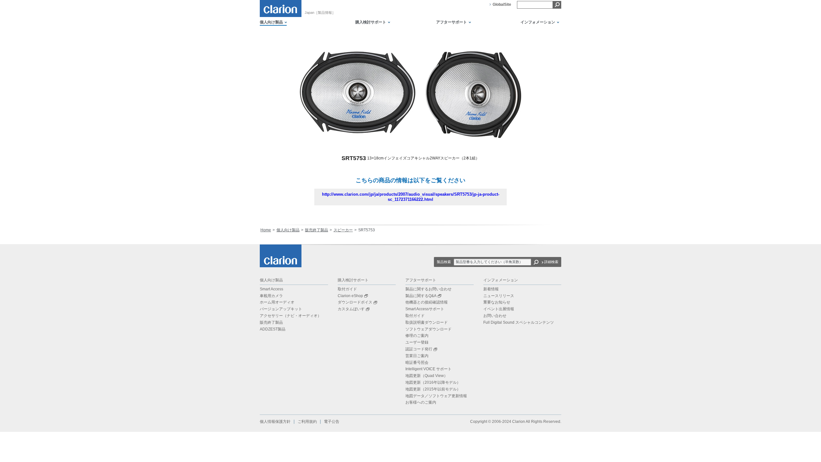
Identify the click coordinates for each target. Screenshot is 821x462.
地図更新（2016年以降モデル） (433, 382)
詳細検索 (551, 262)
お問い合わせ (494, 315)
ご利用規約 (307, 421)
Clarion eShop (350, 296)
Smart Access (271, 289)
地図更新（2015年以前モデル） (433, 389)
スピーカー (343, 230)
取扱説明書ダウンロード (426, 322)
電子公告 (331, 421)
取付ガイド (347, 289)
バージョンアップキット (281, 309)
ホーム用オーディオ (277, 302)
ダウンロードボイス (355, 302)
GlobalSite (502, 4)
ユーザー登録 (416, 342)
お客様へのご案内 (420, 402)
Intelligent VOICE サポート (428, 369)
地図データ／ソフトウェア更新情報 (436, 396)
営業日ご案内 (416, 356)
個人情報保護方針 (275, 421)
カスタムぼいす (351, 309)
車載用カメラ (271, 296)
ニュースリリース (498, 296)
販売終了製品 (316, 230)
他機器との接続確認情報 (426, 302)
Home (265, 230)
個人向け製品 (288, 230)
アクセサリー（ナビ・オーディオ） (290, 315)
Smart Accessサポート (424, 309)
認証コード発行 (418, 349)
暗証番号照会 (416, 362)
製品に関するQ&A (420, 296)
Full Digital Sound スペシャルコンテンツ (518, 322)
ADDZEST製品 (272, 329)
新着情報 (491, 289)
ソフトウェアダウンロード (428, 329)
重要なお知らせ (496, 302)
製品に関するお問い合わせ (428, 289)
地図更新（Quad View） (426, 375)
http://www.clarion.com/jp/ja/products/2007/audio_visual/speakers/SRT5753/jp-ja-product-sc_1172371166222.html (410, 197)
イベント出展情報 (498, 309)
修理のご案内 (416, 335)
